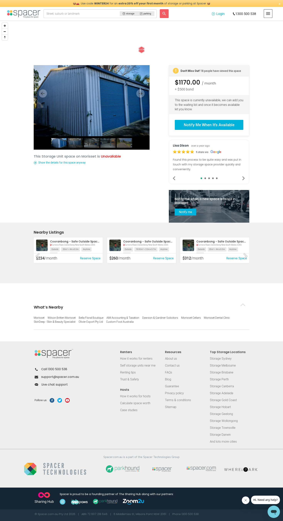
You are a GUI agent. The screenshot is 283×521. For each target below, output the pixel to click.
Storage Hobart (220, 407)
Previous (174, 178)
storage (130, 13)
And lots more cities (223, 441)
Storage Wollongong (224, 421)
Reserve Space (90, 258)
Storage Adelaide (221, 393)
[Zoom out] (5, 31)
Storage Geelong (221, 414)
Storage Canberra (222, 386)
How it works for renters (136, 358)
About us (171, 358)
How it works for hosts (135, 396)
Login (220, 14)
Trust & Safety (129, 379)
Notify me (185, 212)
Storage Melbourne (223, 365)
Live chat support (54, 384)
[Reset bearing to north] (5, 37)
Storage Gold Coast (223, 400)
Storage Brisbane (221, 372)
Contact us (172, 365)
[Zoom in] (5, 26)
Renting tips (128, 372)
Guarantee (172, 386)
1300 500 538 (245, 14)
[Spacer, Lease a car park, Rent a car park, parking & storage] (24, 13)
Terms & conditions (178, 400)
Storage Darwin (220, 434)
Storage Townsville (222, 428)
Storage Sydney (221, 358)
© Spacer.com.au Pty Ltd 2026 (55, 514)
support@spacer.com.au (60, 377)
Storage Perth (219, 379)
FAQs (168, 372)
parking (147, 13)
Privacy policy (174, 393)
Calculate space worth (135, 403)
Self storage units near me (138, 365)
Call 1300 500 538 (54, 369)
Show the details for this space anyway (62, 162)
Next (243, 178)
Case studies (128, 410)
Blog (168, 379)
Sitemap (170, 407)
